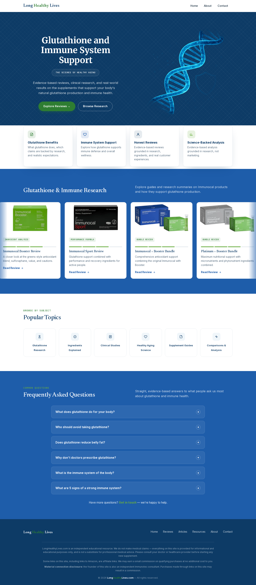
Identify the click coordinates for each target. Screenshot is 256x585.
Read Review (60, 272)
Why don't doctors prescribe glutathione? (127, 457)
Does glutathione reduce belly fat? (127, 442)
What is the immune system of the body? (127, 473)
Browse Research (95, 106)
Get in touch (127, 502)
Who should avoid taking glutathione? (127, 427)
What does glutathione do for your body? (127, 412)
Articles (182, 531)
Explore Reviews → (56, 106)
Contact (223, 5)
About (208, 5)
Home (194, 5)
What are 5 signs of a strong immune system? (127, 488)
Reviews (168, 531)
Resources (198, 531)
